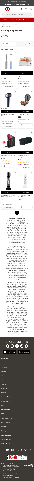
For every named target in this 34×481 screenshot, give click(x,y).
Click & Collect (5, 422)
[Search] (3, 14)
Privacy (16, 473)
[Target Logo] (7, 9)
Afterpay (3, 380)
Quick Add (9, 73)
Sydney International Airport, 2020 (17, 4)
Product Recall (5, 401)
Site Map (17, 477)
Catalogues (4, 358)
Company (4, 388)
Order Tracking (5, 409)
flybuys (3, 371)
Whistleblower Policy (8, 475)
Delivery (3, 431)
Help (2, 405)
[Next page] (22, 213)
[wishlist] (26, 9)
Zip (2, 375)
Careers (3, 392)
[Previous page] (12, 213)
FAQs (2, 414)
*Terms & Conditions (8, 477)
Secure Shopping (6, 439)
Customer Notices (6, 397)
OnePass (4, 384)
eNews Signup (5, 363)
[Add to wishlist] (15, 53)
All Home (4, 35)
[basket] (30, 9)
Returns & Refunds (6, 435)
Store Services (5, 443)
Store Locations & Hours (8, 418)
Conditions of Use (7, 473)
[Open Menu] (3, 9)
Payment (4, 426)
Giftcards (4, 367)
